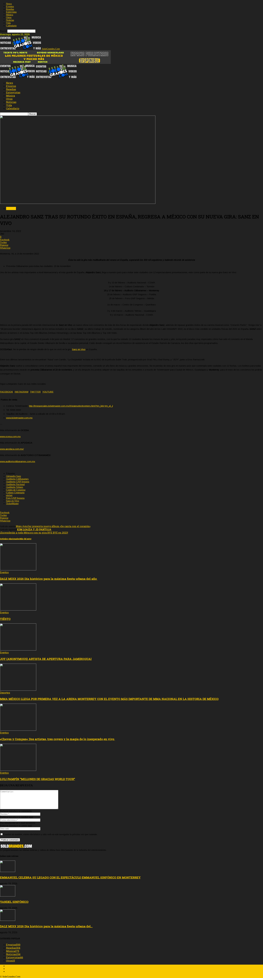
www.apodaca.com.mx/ (12, 449)
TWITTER (35, 391)
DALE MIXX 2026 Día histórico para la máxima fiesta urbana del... (46, 926)
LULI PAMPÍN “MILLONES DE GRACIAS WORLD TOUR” (37, 779)
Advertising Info (14, 968)
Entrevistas (11, 12)
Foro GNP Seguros (15, 498)
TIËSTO (5, 619)
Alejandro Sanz (13, 476)
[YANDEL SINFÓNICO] (7, 895)
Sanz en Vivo (78, 349)
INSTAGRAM (21, 391)
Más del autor (25, 539)
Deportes (5, 692)
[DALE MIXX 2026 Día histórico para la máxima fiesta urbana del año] (18, 569)
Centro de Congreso (15, 490)
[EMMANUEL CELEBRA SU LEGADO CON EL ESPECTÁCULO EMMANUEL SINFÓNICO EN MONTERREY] (7, 871)
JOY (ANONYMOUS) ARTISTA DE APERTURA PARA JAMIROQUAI (46, 659)
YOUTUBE (47, 391)
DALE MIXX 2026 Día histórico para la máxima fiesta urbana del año (49, 579)
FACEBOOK (6, 391)
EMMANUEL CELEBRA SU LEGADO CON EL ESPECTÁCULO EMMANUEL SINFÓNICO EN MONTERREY (70, 877)
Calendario (11, 25)
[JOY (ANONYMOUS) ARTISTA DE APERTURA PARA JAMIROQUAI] (18, 649)
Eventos (10, 6)
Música (9, 14)
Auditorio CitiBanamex (17, 479)
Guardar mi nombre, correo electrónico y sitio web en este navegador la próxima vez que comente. (50, 834)
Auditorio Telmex (14, 487)
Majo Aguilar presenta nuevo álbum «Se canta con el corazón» (53, 526)
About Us (11, 966)
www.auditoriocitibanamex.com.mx (17, 461)
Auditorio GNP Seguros (17, 481)
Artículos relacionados (10, 539)
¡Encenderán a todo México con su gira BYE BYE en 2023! (34, 531)
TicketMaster (12, 503)
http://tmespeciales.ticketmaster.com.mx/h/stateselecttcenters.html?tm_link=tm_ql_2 (71, 406)
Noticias (10, 20)
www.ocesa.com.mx (10, 436)
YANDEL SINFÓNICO (14, 902)
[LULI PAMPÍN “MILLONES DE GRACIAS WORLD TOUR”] (18, 770)
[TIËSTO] (18, 609)
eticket (9, 495)
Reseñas (10, 9)
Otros (8, 17)
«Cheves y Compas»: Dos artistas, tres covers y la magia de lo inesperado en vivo (57, 739)
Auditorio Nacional (15, 484)
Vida (8, 23)
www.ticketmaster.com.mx (19, 417)
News (9, 3)
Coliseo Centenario (15, 492)
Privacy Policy (13, 971)
